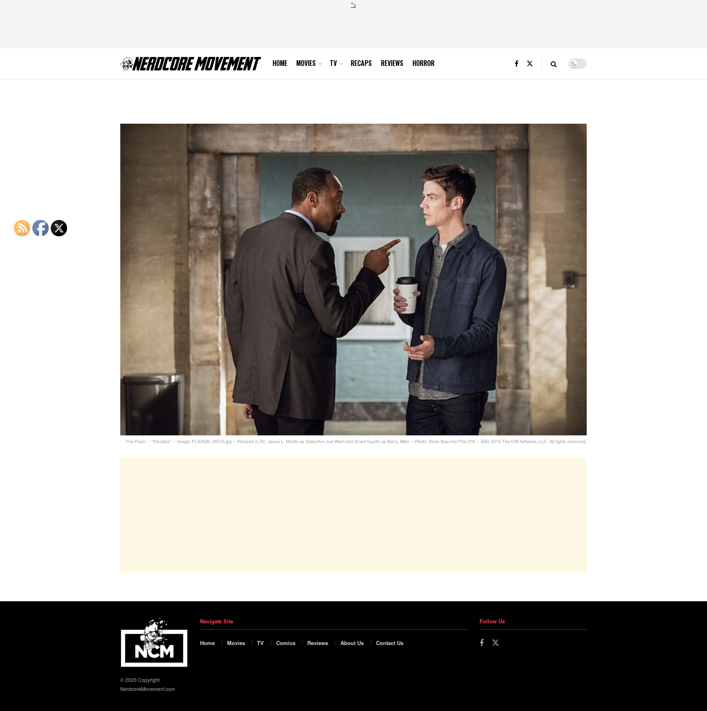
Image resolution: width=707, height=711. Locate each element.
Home (279, 63)
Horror (423, 63)
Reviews (392, 63)
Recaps (361, 63)
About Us (352, 643)
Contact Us (389, 643)
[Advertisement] (353, 27)
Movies (306, 63)
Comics (285, 643)
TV (333, 63)
